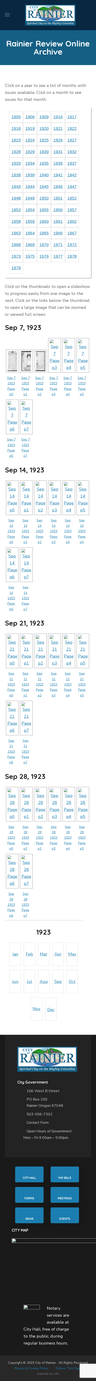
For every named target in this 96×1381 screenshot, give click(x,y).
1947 (72, 186)
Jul (29, 981)
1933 (16, 163)
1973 (16, 256)
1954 (30, 210)
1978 (72, 256)
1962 (72, 221)
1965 (44, 233)
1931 (58, 151)
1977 (58, 256)
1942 (72, 175)
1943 (16, 186)
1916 (58, 117)
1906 (30, 117)
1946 (58, 186)
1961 (58, 221)
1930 (44, 151)
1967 (72, 233)
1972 (72, 244)
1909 (44, 117)
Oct (72, 981)
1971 (58, 244)
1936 (58, 163)
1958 (16, 221)
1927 (72, 140)
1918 (16, 128)
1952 (72, 198)
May (72, 954)
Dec (51, 1009)
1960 (44, 221)
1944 (30, 186)
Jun (15, 981)
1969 (30, 244)
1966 (58, 233)
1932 (72, 151)
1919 (30, 128)
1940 (44, 175)
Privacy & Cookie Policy (31, 1368)
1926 (58, 140)
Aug (44, 981)
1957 (72, 210)
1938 (16, 175)
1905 (16, 117)
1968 (16, 244)
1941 (58, 175)
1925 (44, 140)
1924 (30, 140)
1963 (16, 233)
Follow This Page (69, 1368)
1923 (16, 140)
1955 (44, 210)
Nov (36, 1009)
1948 (16, 198)
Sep (58, 981)
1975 (30, 256)
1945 (44, 186)
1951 (58, 198)
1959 (30, 221)
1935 (44, 163)
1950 (44, 198)
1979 (16, 268)
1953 (16, 210)
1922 (72, 128)
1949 (30, 198)
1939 (30, 175)
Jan (15, 954)
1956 (58, 210)
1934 (30, 163)
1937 (72, 163)
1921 (58, 128)
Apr (58, 954)
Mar (43, 954)
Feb (29, 954)
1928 (16, 151)
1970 (44, 244)
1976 (44, 256)
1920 (44, 128)
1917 (72, 117)
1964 (30, 233)
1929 (30, 151)
